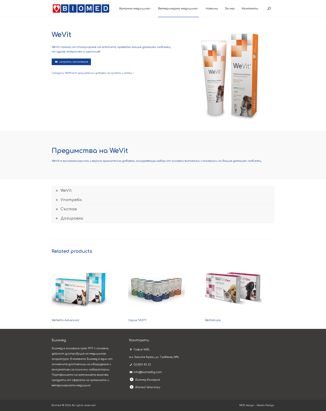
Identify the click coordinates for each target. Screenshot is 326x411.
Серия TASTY (137, 320)
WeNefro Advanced (65, 320)
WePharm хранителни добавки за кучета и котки (98, 73)
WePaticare (213, 320)
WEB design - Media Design (256, 405)
